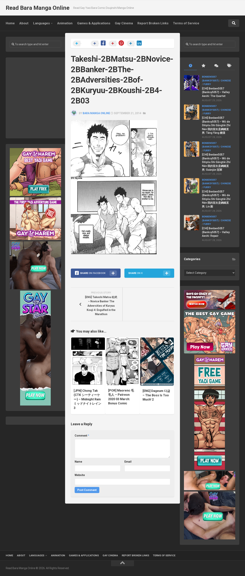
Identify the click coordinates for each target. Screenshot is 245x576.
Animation (65, 23)
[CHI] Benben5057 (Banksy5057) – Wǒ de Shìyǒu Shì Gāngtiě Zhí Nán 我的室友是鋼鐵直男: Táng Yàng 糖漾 (216, 125)
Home (10, 23)
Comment (82, 435)
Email (127, 461)
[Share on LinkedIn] (135, 44)
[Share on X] (81, 44)
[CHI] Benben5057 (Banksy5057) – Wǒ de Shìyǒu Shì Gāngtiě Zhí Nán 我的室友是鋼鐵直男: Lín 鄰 (216, 199)
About (24, 23)
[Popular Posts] (203, 65)
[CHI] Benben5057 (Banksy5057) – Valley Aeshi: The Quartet (216, 92)
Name (78, 461)
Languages (41, 23)
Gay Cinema (124, 23)
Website (80, 475)
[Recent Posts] (190, 65)
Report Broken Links (152, 23)
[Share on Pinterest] (117, 44)
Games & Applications (93, 23)
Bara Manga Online (96, 113)
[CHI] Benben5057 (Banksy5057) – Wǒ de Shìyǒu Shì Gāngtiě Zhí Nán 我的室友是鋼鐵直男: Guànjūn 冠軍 (216, 162)
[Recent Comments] (216, 65)
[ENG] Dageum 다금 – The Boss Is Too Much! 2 (156, 395)
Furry (207, 84)
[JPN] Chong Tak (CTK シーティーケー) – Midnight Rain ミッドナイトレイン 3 (87, 399)
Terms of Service (186, 23)
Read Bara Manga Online (37, 7)
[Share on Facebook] (99, 44)
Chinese (226, 80)
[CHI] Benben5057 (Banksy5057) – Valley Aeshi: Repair (216, 232)
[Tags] (228, 65)
